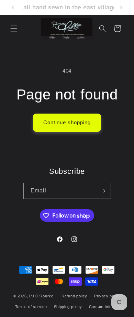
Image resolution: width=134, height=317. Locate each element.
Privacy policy (107, 296)
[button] (13, 28)
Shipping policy (68, 307)
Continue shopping (67, 122)
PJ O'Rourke (41, 296)
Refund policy (74, 296)
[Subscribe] (103, 191)
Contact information (107, 307)
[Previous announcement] (12, 7)
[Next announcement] (121, 7)
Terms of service (31, 307)
